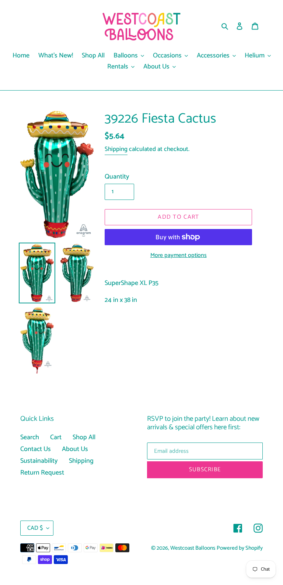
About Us (75, 449)
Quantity (117, 177)
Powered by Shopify (240, 548)
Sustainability (39, 460)
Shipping (116, 149)
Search (29, 437)
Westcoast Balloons (192, 548)
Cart (56, 437)
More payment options (178, 255)
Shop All (84, 437)
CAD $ (35, 528)
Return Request (42, 472)
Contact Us (35, 449)
